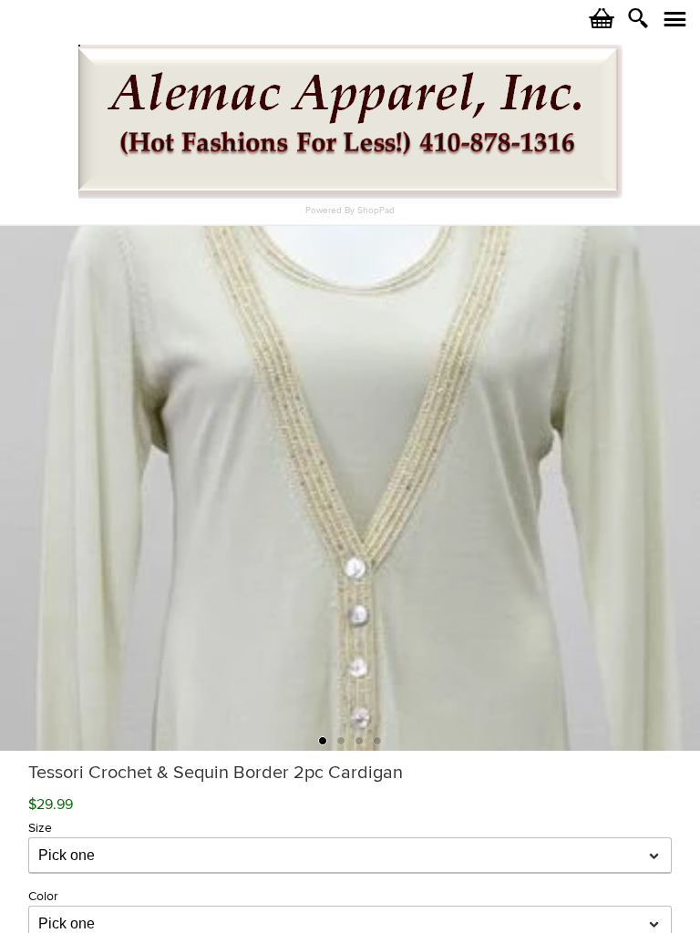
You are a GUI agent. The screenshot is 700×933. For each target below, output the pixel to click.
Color (43, 896)
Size (40, 828)
